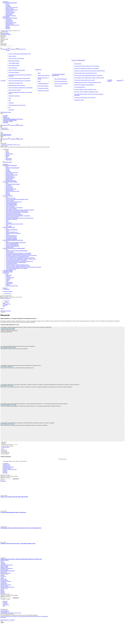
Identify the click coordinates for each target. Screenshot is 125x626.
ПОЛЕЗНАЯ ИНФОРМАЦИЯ (12, 167)
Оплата (2, 561)
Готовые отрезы (4, 580)
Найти (2, 622)
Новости (2, 590)
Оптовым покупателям (6, 581)
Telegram (7, 302)
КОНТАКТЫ (9, 275)
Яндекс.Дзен (7, 303)
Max (4, 306)
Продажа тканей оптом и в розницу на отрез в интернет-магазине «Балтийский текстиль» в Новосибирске (24, 616)
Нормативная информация (6, 568)
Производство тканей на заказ (7, 587)
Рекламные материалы (6, 573)
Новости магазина (6, 477)
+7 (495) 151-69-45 (5, 447)
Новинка (2, 575)
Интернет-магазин (5, 560)
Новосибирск (9, 159)
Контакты (3, 592)
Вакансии (3, 591)
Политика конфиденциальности (8, 570)
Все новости (3, 481)
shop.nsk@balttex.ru (6, 298)
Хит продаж (3, 576)
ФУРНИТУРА (6, 117)
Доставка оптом (4, 588)
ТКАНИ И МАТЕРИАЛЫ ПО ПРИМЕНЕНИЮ (16, 250)
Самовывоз (3, 563)
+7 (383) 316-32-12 (5, 30)
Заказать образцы (4, 566)
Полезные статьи (4, 569)
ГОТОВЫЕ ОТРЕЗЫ (8, 121)
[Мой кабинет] (1, 126)
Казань (7, 156)
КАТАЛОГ (5, 115)
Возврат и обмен (4, 567)
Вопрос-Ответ (4, 571)
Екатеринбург (9, 158)
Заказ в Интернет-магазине (7, 564)
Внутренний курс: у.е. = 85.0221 (8, 619)
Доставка (3, 562)
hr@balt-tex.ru (4, 450)
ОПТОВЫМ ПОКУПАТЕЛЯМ (13, 184)
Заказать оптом (4, 583)
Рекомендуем (3, 578)
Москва (7, 152)
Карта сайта (3, 617)
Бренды (2, 589)
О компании (3, 582)
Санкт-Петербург (9, 153)
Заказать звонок (4, 145)
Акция (2, 577)
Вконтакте (7, 300)
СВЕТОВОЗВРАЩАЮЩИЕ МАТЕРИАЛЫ (13, 119)
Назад (7, 150)
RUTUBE (5, 305)
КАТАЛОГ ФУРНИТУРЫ (11, 229)
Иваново (8, 155)
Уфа (7, 157)
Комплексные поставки (6, 584)
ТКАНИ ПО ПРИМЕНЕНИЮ (10, 120)
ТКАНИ (5, 116)
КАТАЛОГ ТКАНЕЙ (10, 198)
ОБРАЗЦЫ (5, 122)
